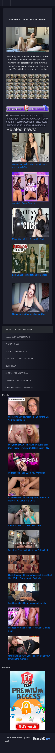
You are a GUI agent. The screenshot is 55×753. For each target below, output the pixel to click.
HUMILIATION (12, 118)
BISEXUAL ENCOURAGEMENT (19, 329)
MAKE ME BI (26, 115)
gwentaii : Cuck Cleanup (23, 203)
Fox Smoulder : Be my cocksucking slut (27, 602)
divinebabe (14, 115)
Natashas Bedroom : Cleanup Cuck (29, 313)
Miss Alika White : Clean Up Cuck (28, 238)
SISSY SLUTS (41, 122)
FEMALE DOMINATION (16, 351)
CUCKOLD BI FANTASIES (34, 125)
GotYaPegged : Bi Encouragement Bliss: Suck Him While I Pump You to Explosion (30, 576)
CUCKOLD (38, 115)
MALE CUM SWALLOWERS (17, 336)
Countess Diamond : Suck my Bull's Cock (28, 550)
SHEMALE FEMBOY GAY (16, 373)
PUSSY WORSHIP (14, 125)
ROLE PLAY (10, 365)
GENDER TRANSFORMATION (19, 387)
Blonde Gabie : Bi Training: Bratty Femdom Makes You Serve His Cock (28, 499)
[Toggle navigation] (6, 3)
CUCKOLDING (12, 344)
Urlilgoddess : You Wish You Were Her (26, 472)
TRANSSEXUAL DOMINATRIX (19, 380)
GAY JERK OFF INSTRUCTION (19, 358)
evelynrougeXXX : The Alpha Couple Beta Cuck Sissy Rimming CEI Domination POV (28, 446)
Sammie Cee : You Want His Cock (24, 525)
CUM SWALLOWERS (25, 122)
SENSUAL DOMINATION (30, 118)
